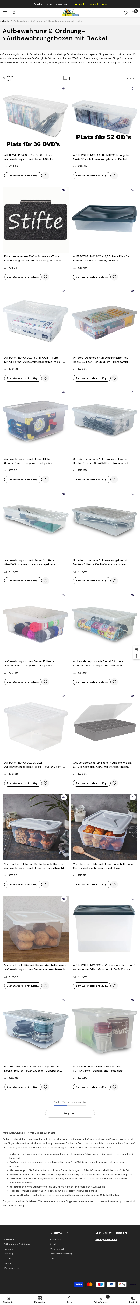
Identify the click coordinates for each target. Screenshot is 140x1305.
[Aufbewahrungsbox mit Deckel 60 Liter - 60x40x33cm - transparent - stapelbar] (104, 1030)
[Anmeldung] (125, 13)
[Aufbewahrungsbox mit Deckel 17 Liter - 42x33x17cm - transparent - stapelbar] (36, 625)
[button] (65, 78)
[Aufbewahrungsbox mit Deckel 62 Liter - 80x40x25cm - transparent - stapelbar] (104, 625)
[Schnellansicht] (64, 88)
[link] (69, 1299)
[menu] (5, 13)
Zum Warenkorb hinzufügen (23, 175)
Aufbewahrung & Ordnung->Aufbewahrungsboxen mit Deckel (47, 21)
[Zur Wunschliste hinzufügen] (45, 175)
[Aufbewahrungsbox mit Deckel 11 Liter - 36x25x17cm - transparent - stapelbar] (36, 422)
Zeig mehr (70, 1113)
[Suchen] (14, 13)
